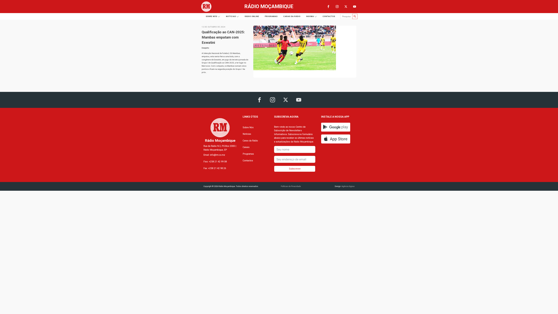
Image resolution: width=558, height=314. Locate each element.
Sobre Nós (248, 127)
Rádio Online (252, 16)
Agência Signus (348, 186)
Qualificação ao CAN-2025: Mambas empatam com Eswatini (223, 37)
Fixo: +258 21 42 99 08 (215, 161)
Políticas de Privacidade (291, 186)
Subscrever (295, 168)
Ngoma (310, 16)
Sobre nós (211, 16)
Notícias (231, 16)
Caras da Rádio (292, 16)
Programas (271, 16)
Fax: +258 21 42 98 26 (214, 168)
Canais (246, 147)
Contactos (329, 16)
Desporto (205, 48)
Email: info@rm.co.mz (214, 155)
